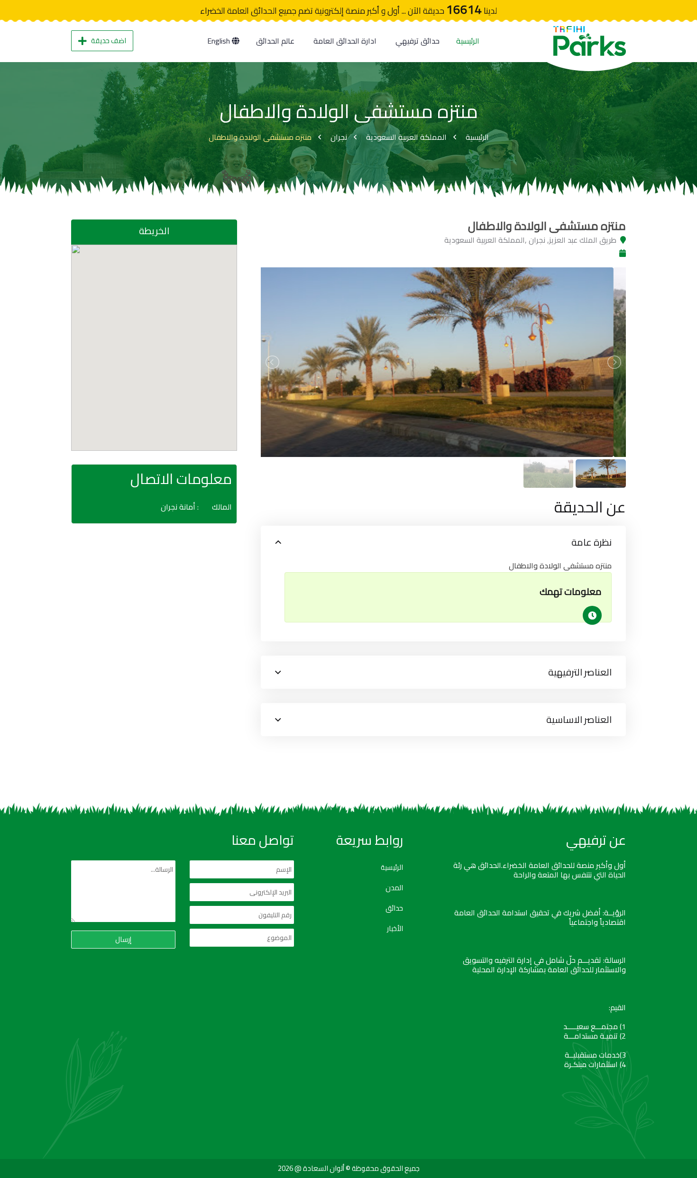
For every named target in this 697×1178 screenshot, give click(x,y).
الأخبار (395, 928)
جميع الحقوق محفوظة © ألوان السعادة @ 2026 (349, 1168)
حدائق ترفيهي (417, 41)
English (219, 41)
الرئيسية (467, 41)
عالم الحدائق (275, 41)
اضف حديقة (108, 40)
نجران (338, 137)
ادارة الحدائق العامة (344, 41)
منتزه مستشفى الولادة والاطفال (260, 137)
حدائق (394, 908)
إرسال (123, 939)
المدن (394, 888)
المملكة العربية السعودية (406, 137)
